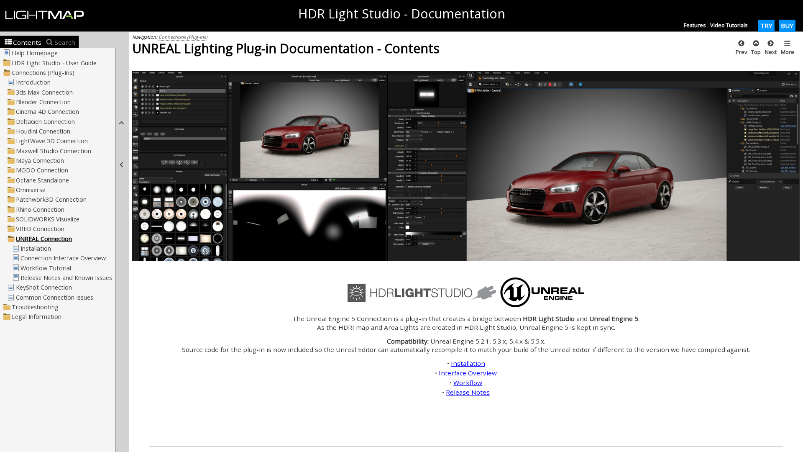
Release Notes (468, 392)
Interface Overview (468, 373)
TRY (766, 25)
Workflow (467, 382)
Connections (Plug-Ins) (183, 37)
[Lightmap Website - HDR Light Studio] (47, 15)
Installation (468, 363)
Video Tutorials (729, 25)
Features (695, 25)
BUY (787, 25)
